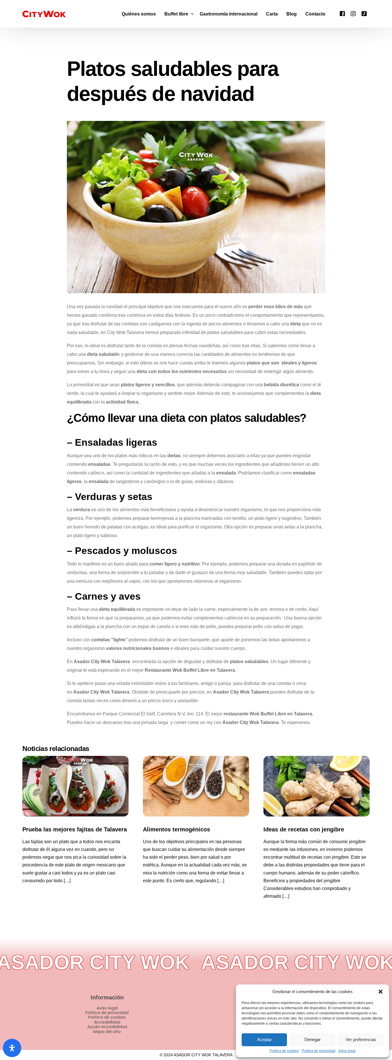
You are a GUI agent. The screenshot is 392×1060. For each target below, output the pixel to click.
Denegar (312, 1039)
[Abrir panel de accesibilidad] (12, 1048)
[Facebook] (342, 13)
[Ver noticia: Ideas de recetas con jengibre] (316, 786)
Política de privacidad (318, 1051)
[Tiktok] (364, 13)
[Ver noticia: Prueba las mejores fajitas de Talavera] (75, 786)
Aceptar (264, 1039)
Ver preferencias (361, 1039)
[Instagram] (353, 13)
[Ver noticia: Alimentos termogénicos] (196, 786)
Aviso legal (347, 1051)
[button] (380, 992)
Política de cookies (284, 1051)
